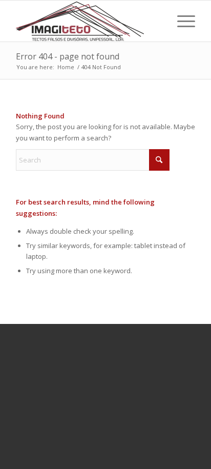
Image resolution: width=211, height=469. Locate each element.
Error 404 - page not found (67, 56)
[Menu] (181, 21)
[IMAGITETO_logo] (87, 21)
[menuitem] (181, 21)
